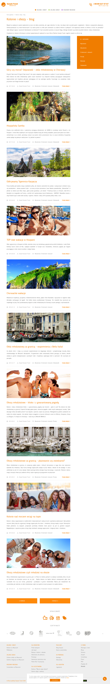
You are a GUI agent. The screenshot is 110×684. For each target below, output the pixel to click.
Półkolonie (9, 650)
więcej (67, 677)
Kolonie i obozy (42, 10)
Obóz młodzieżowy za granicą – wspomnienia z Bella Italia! (35, 346)
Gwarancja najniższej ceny (38, 659)
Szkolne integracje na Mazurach (15, 660)
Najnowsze (83, 43)
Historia (83, 652)
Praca (82, 659)
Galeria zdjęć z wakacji (37, 671)
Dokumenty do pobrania (38, 654)
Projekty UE (84, 664)
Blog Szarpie (59, 647)
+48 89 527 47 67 (100, 3)
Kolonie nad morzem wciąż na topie (24, 516)
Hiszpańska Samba (15, 125)
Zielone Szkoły (55, 10)
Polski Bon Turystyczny (37, 661)
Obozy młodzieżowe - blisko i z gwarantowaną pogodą (33, 402)
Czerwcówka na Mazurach (13, 667)
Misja (82, 650)
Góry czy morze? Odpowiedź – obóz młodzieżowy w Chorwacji (36, 69)
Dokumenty (59, 660)
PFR (82, 661)
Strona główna (10, 14)
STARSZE (54, 601)
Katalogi (58, 657)
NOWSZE (22, 601)
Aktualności (38, 86)
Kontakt (83, 666)
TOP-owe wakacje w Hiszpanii (21, 239)
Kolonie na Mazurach (12, 647)
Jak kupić (34, 650)
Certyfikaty (84, 657)
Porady (55, 421)
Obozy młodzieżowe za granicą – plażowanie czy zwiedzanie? (36, 460)
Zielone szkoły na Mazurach (14, 657)
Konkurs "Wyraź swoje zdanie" (39, 669)
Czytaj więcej (65, 86)
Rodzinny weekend (69, 10)
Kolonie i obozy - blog (20, 14)
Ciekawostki (56, 86)
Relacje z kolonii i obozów (38, 652)
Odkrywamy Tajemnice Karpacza (22, 181)
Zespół (83, 654)
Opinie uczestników (61, 650)
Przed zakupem (35, 647)
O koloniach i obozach (46, 86)
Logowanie (59, 667)
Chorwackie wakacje (16, 293)
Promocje (33, 657)
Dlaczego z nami (85, 647)
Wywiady (82, 61)
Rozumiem (55, 680)
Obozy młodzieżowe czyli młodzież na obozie (28, 572)
